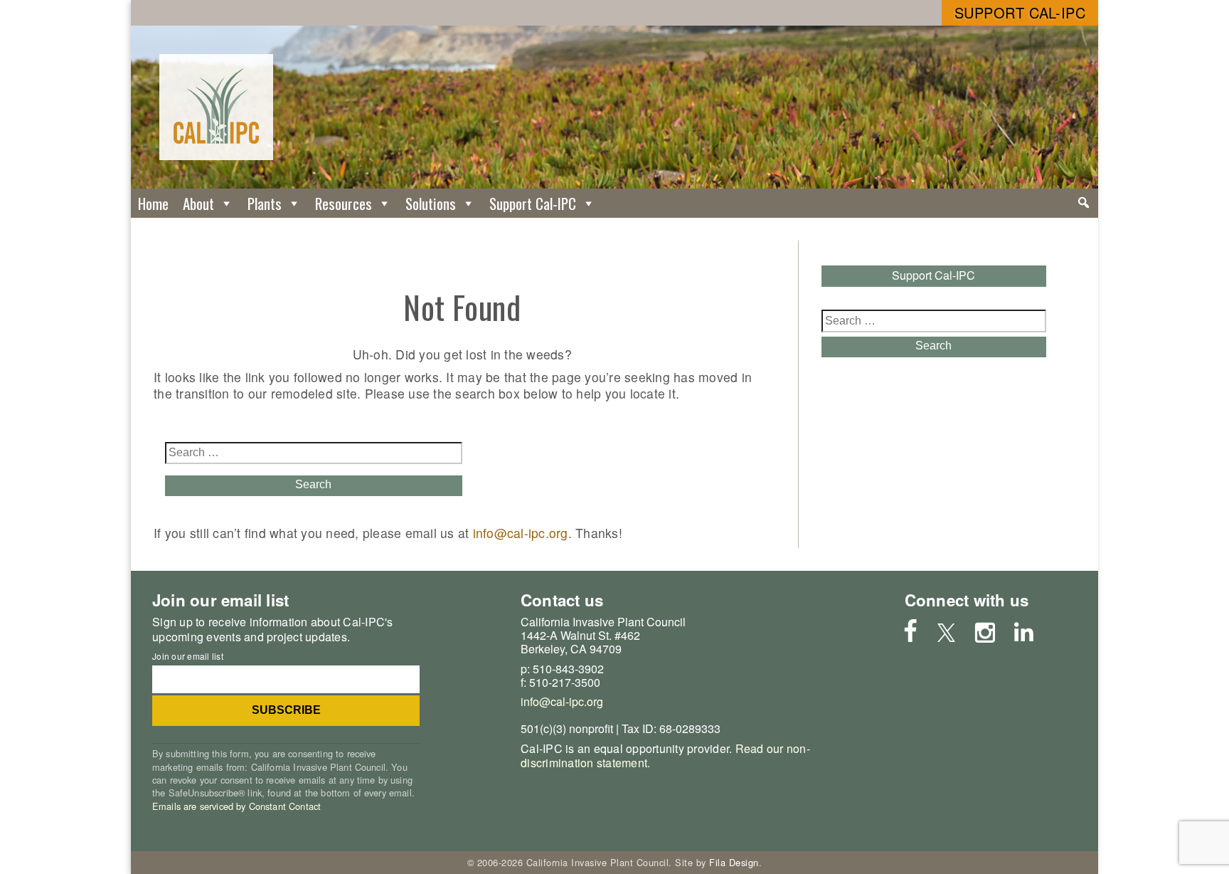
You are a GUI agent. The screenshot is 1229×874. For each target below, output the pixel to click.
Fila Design (734, 862)
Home (153, 203)
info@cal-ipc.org (520, 533)
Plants (265, 203)
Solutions (430, 203)
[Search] (1083, 203)
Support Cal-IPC (1020, 12)
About (198, 203)
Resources (343, 203)
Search (313, 484)
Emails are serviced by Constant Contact (236, 806)
